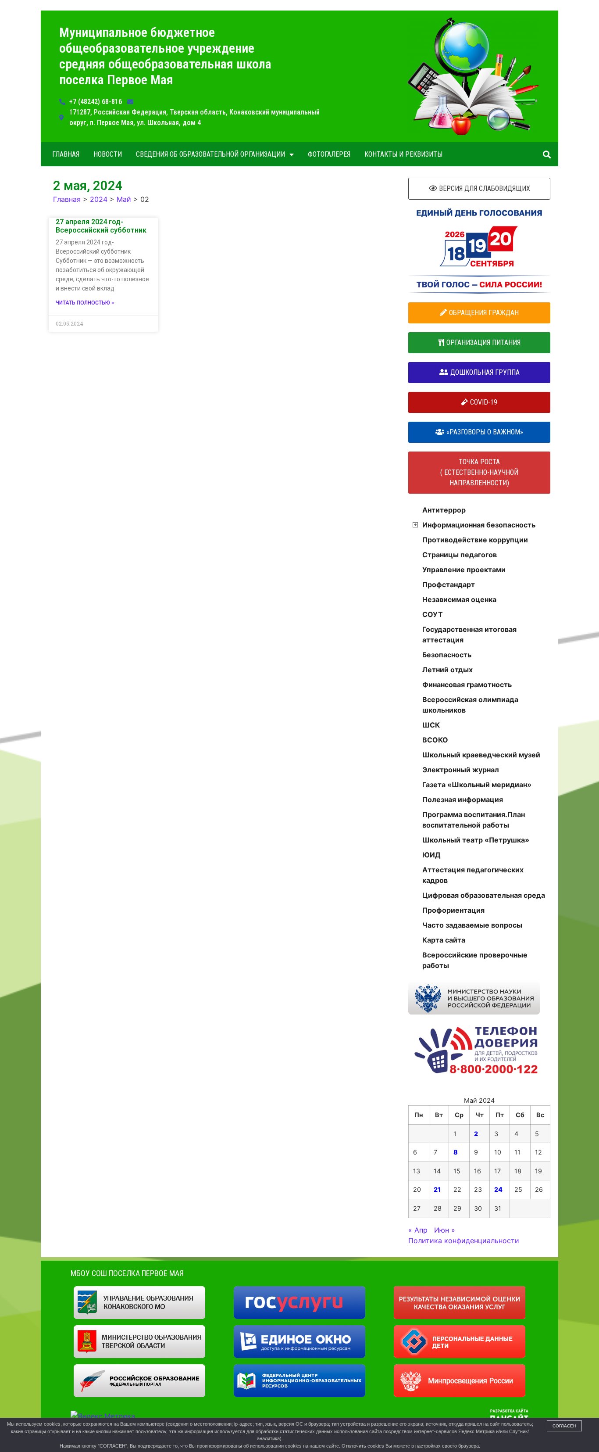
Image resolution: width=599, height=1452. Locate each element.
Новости (107, 154)
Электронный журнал (460, 769)
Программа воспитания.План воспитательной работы (473, 819)
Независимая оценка (459, 599)
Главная (65, 154)
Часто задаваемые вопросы (472, 925)
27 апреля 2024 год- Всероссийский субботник (101, 226)
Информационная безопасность (478, 524)
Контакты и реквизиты (403, 154)
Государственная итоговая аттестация (469, 634)
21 (437, 1189)
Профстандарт (448, 584)
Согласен (564, 1425)
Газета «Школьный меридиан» (476, 784)
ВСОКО (435, 739)
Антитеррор (444, 510)
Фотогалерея (329, 154)
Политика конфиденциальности (463, 1240)
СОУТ (432, 614)
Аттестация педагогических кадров (473, 875)
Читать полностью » (85, 303)
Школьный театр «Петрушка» (475, 839)
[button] (546, 154)
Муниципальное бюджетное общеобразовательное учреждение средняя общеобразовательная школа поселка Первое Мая (165, 56)
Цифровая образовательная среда (483, 895)
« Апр (418, 1230)
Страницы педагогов (459, 554)
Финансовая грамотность (467, 684)
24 (498, 1189)
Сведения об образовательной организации (210, 154)
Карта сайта (443, 940)
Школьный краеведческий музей (481, 754)
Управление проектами (464, 569)
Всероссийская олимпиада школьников (470, 704)
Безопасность (446, 654)
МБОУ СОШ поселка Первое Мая (127, 1273)
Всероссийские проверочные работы (475, 960)
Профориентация (453, 910)
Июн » (444, 1230)
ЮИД (431, 854)
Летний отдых (447, 669)
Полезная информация (462, 799)
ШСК (431, 725)
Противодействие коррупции (475, 539)
